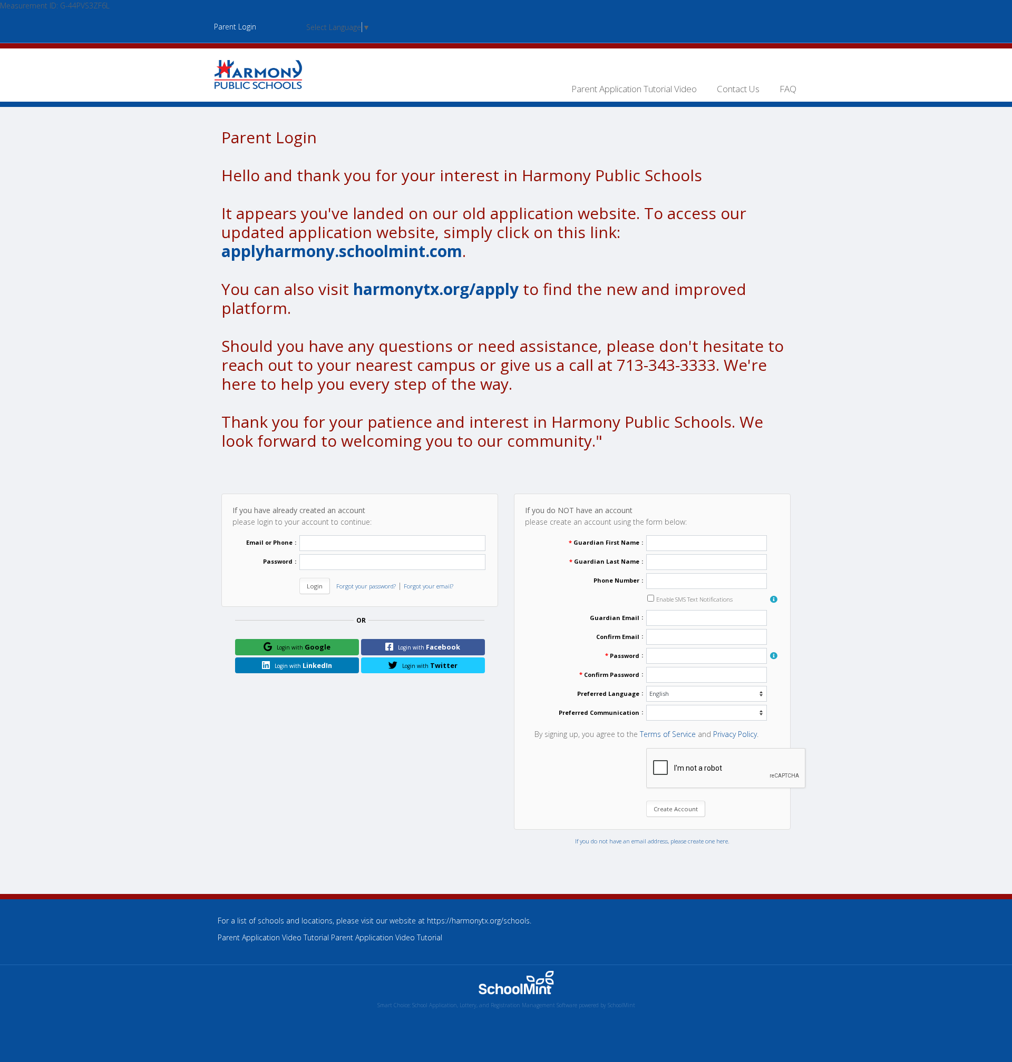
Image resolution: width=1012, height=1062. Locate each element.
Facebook (429, 647)
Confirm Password (611, 674)
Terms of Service (668, 734)
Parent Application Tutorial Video (634, 89)
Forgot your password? (366, 586)
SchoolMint (621, 1005)
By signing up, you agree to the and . (646, 734)
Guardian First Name (606, 542)
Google (303, 647)
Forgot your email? (428, 586)
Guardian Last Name (606, 561)
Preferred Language (608, 693)
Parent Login (235, 27)
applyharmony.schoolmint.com (341, 251)
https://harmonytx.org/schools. (479, 921)
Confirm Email (617, 637)
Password (278, 561)
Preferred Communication (599, 712)
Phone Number (616, 580)
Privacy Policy (735, 734)
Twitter (430, 665)
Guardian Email (614, 618)
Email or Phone (269, 542)
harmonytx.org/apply (436, 289)
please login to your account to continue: (302, 516)
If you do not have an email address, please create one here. (652, 841)
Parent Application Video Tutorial (386, 937)
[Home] (258, 73)
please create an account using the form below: (606, 516)
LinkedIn (303, 665)
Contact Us (738, 89)
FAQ (788, 89)
